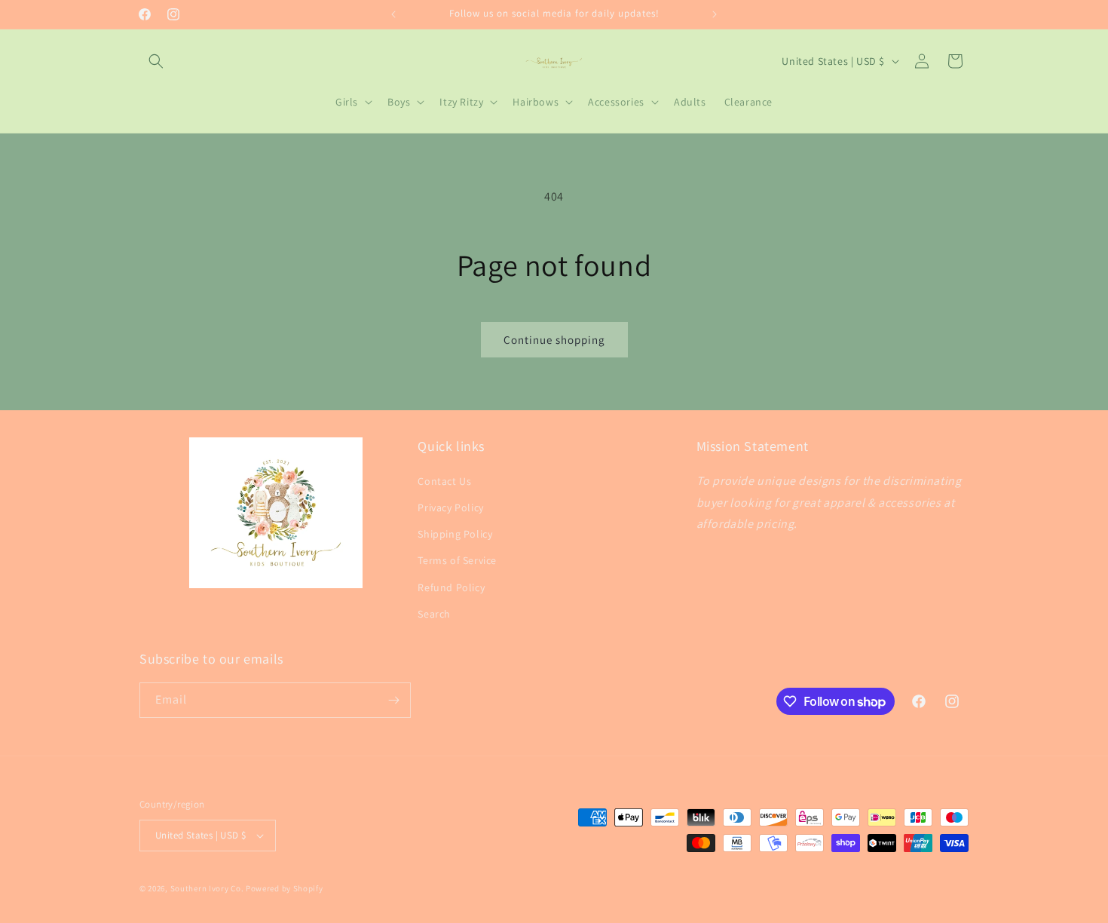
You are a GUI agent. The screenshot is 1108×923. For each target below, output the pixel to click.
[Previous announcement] (393, 14)
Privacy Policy (450, 507)
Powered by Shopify (284, 888)
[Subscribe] (393, 700)
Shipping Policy (455, 534)
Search (434, 614)
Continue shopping (554, 340)
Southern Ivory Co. (207, 888)
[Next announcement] (714, 14)
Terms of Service (457, 560)
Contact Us (444, 481)
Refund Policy (451, 587)
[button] (156, 61)
